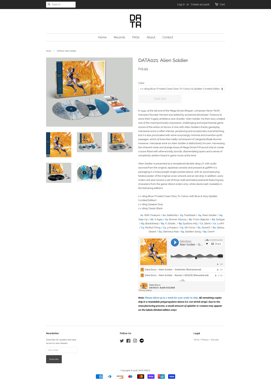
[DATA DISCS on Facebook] (128, 342)
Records (119, 37)
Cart (222, 4)
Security (215, 340)
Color (141, 83)
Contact (167, 37)
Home (102, 37)
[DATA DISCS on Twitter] (122, 342)
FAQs (136, 37)
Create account (200, 4)
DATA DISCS (144, 370)
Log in (181, 4)
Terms (196, 340)
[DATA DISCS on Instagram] (135, 342)
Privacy (205, 340)
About (151, 37)
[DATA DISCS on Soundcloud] (141, 342)
